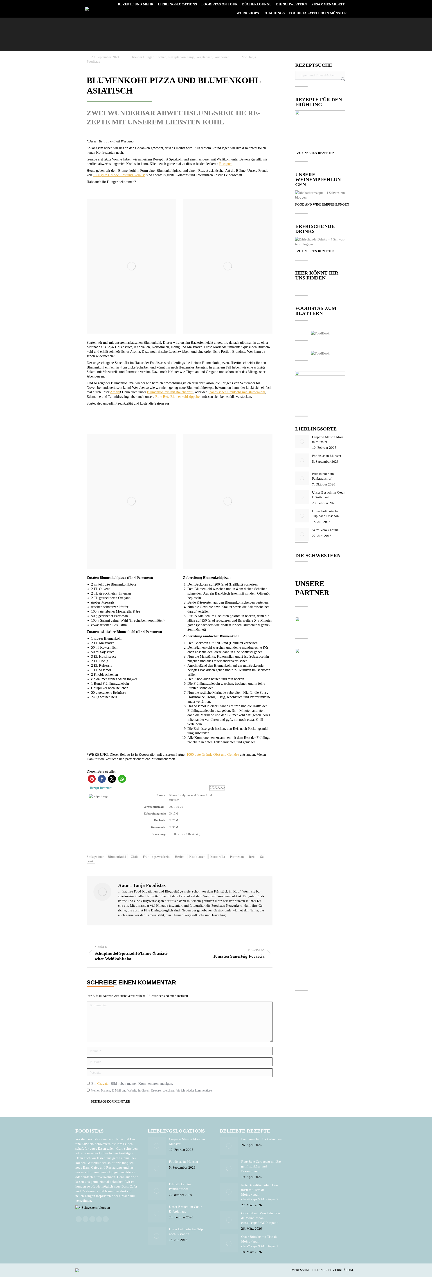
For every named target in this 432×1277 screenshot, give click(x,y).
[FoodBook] (320, 333)
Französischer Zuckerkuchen (261, 1139)
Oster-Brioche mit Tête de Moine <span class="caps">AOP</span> (259, 1241)
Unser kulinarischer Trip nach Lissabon (326, 513)
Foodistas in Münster (326, 456)
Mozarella (217, 856)
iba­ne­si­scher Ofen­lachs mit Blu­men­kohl (237, 392)
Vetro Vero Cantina (325, 530)
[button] (92, 779)
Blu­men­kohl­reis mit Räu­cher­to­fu (170, 392)
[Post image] (302, 441)
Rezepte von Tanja (181, 57)
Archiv (115, 392)
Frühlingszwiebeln (156, 856)
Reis (252, 856)
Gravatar (103, 1083)
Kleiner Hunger (143, 57)
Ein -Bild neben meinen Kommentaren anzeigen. (132, 1083)
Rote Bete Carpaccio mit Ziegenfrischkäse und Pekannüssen (261, 1166)
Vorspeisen (222, 57)
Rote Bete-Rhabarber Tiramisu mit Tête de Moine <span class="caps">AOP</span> (259, 1192)
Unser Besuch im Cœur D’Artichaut (328, 495)
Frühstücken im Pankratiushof (323, 476)
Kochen (160, 57)
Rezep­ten (225, 164)
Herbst (179, 856)
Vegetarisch (204, 57)
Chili (134, 856)
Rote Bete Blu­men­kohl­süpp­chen (178, 396)
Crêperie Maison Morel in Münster (328, 439)
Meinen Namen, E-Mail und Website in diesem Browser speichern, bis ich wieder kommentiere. (152, 1090)
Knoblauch (197, 856)
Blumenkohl (117, 856)
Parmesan (237, 856)
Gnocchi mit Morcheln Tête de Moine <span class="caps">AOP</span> (260, 1217)
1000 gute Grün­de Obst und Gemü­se (119, 175)
